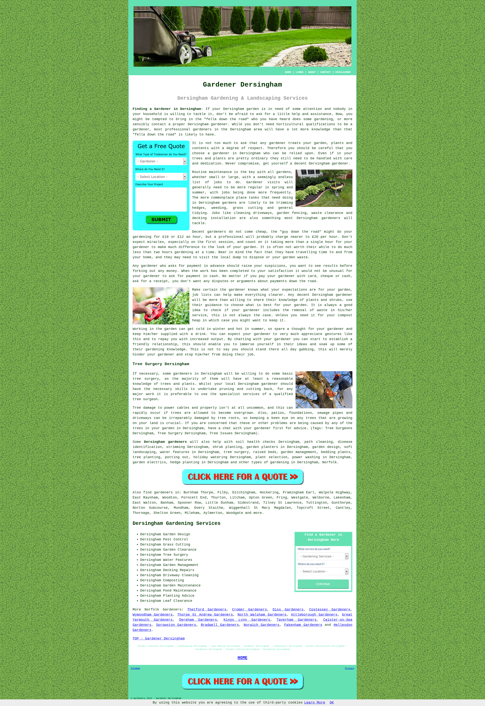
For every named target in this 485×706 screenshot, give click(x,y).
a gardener (218, 153)
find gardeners (158, 492)
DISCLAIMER (342, 72)
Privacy (349, 668)
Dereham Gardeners (198, 620)
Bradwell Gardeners (220, 625)
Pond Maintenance (179, 591)
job (250, 354)
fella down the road (226, 119)
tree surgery (236, 452)
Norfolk (329, 462)
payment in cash (202, 276)
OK (332, 702)
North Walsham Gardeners (262, 615)
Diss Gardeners (288, 609)
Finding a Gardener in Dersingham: (168, 109)
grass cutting (248, 208)
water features (174, 452)
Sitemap (135, 668)
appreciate (311, 334)
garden (252, 109)
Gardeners (172, 609)
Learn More (314, 702)
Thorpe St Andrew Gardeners (205, 615)
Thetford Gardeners (206, 609)
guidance (213, 305)
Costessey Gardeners (329, 609)
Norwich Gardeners (262, 625)
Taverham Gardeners (297, 620)
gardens (229, 203)
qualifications (320, 124)
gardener (277, 143)
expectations (294, 290)
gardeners (331, 218)
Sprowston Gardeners (176, 625)
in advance (214, 266)
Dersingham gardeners (165, 442)
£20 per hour (325, 237)
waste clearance (327, 213)
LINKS (299, 72)
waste (302, 257)
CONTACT (325, 72)
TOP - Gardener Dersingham (159, 638)
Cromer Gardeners (249, 609)
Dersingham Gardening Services (177, 523)
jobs (218, 182)
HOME (288, 72)
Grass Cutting (176, 544)
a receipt (158, 281)
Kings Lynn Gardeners (247, 620)
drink (200, 334)
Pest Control (175, 539)
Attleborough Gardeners (314, 615)
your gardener (277, 339)
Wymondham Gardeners (153, 615)
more (257, 513)
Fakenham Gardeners (303, 625)
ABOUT (312, 72)
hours (167, 252)
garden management (298, 452)
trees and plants (209, 158)
